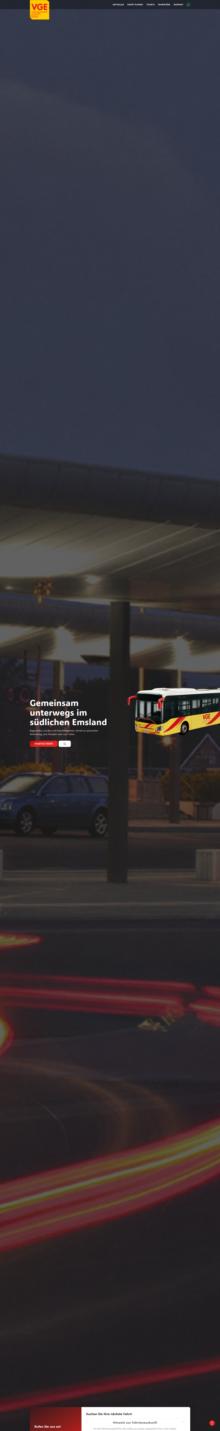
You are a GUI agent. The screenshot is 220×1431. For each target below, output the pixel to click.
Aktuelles (118, 4)
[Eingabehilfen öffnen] (212, 1423)
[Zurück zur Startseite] (39, 10)
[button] (183, 1421)
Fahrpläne (164, 4)
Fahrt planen (135, 4)
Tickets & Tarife (43, 743)
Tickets (150, 4)
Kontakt (178, 4)
